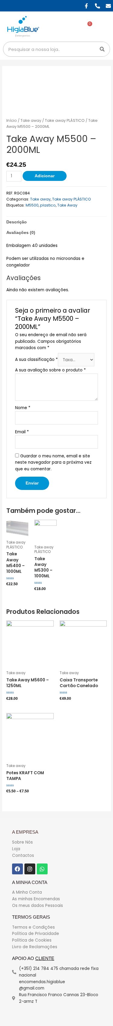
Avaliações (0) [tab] (20, 232)
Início (11, 120)
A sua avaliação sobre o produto (50, 370)
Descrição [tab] (16, 222)
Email (22, 432)
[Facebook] (17, 868)
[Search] (102, 49)
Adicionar (45, 176)
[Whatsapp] (42, 868)
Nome (22, 408)
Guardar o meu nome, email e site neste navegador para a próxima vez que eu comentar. (53, 462)
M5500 (32, 205)
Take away (30, 120)
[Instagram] (29, 868)
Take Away (67, 205)
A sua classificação (36, 360)
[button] (104, 27)
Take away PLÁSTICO (65, 120)
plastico (48, 205)
